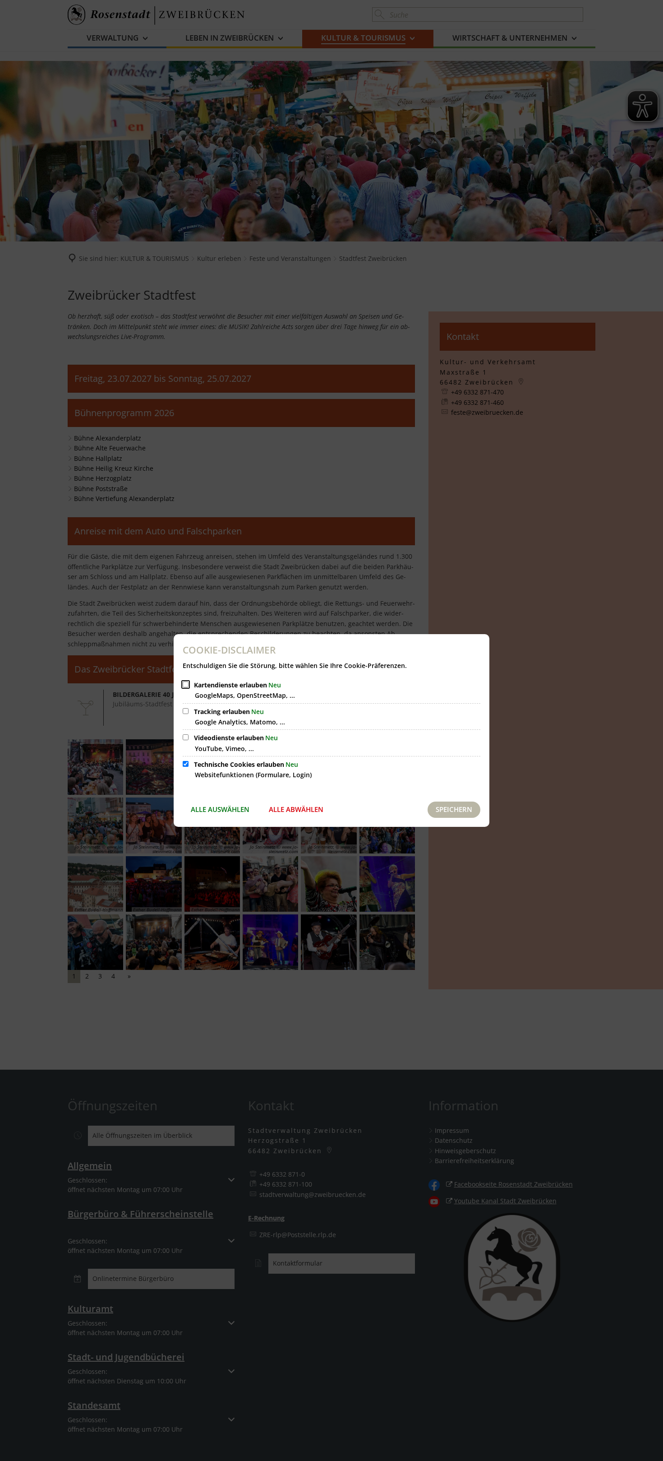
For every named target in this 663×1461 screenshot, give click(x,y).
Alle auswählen (220, 809)
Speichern (454, 809)
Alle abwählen (296, 809)
